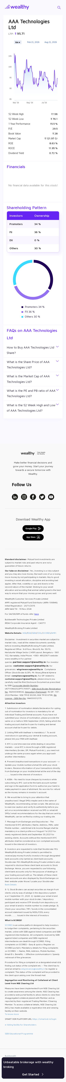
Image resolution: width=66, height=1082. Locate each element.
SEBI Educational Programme (19, 1033)
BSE (29, 633)
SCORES (47, 633)
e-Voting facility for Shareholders (20, 1024)
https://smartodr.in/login (44, 1019)
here (36, 614)
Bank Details (11, 884)
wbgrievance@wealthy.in (33, 969)
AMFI (53, 633)
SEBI (34, 633)
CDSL (39, 633)
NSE (25, 633)
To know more (12, 1014)
